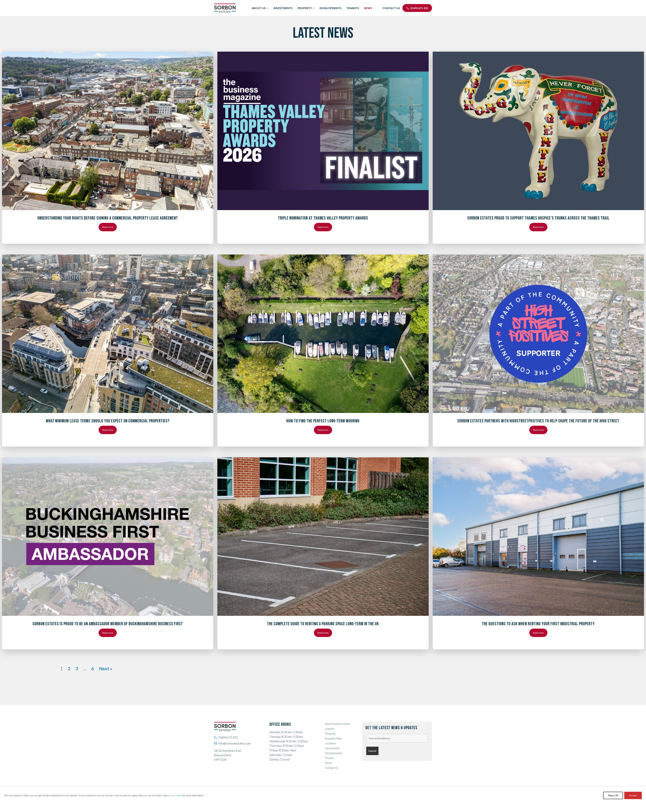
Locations (330, 743)
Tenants (352, 8)
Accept (633, 795)
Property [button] (305, 8)
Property (330, 733)
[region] (323, 794)
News (368, 8)
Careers (329, 728)
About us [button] (259, 8)
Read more (107, 227)
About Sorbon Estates (337, 723)
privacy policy (175, 795)
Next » (105, 668)
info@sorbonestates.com (234, 743)
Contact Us (331, 767)
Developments (330, 8)
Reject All (613, 795)
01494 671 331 (419, 8)
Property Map (333, 738)
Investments (283, 8)
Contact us (391, 8)
